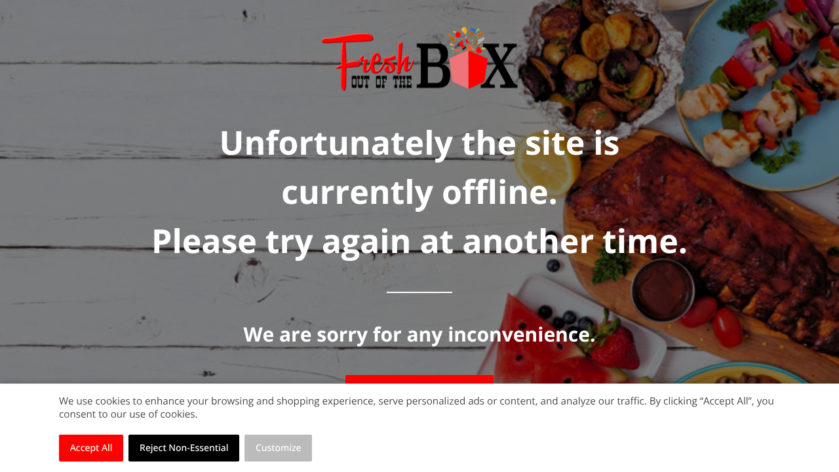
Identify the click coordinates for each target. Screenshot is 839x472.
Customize (279, 448)
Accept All (91, 448)
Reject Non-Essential (184, 448)
